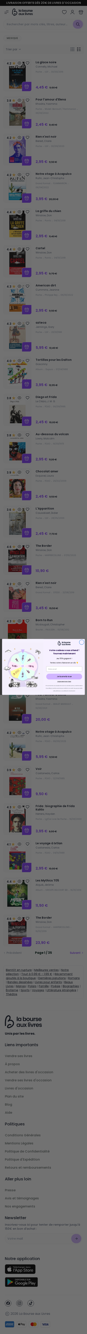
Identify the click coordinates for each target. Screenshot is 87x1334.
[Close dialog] (81, 642)
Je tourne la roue (64, 676)
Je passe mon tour (64, 681)
